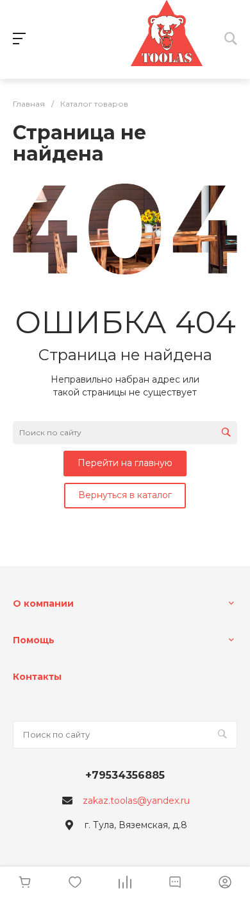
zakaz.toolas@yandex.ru (136, 800)
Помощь (33, 640)
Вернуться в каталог (125, 495)
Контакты (37, 676)
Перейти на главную (125, 463)
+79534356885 (125, 775)
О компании (43, 603)
